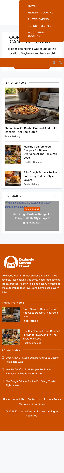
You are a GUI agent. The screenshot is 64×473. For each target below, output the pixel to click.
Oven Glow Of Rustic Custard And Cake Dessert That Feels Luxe (40, 313)
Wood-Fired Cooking (36, 34)
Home (32, 5)
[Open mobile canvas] (3, 62)
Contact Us (34, 399)
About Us (18, 399)
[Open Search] (60, 62)
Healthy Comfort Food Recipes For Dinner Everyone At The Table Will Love (41, 335)
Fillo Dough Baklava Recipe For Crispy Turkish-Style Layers (40, 176)
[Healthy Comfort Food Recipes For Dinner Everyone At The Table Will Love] (13, 154)
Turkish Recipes (39, 25)
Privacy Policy (52, 399)
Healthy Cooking (41, 12)
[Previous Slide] (48, 196)
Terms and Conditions (32, 404)
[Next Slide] (54, 196)
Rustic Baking (38, 19)
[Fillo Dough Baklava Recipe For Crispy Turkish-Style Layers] (13, 178)
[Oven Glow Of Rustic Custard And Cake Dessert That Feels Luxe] (32, 106)
